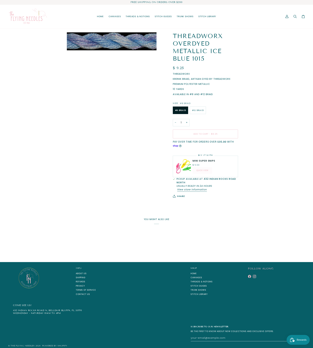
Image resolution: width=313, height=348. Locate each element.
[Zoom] (73, 44)
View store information (192, 189)
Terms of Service (86, 290)
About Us (81, 273)
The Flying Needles (23, 345)
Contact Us (83, 294)
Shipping (80, 277)
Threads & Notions (202, 281)
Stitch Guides (199, 285)
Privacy (80, 285)
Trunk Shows (198, 290)
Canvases (196, 277)
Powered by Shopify (54, 345)
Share (181, 196)
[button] (114, 16)
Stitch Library (199, 294)
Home (193, 273)
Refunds (80, 281)
